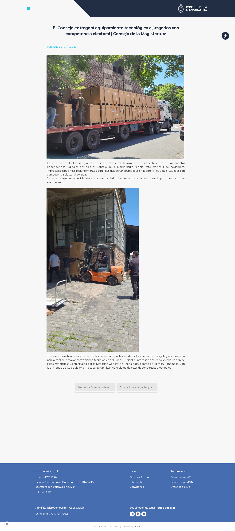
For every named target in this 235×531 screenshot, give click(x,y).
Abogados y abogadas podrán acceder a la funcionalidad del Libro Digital (138, 387)
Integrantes (137, 482)
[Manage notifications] (7, 524)
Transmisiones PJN (182, 482)
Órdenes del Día (180, 486)
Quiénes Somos (139, 477)
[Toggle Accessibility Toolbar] (225, 36)
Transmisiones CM (181, 477)
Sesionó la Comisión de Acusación (96, 387)
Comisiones (137, 486)
